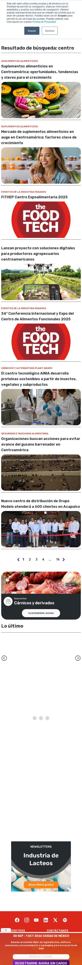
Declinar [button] (49, 30)
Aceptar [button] (32, 30)
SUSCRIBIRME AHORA (41, 613)
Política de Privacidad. (44, 21)
